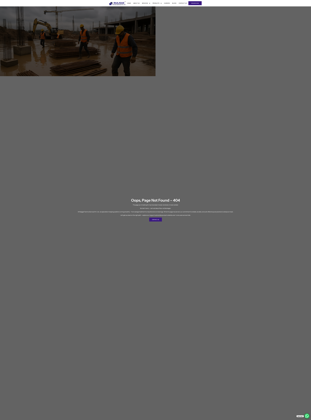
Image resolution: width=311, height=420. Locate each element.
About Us (136, 3)
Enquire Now (195, 3)
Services (145, 3)
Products (156, 3)
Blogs (174, 3)
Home (129, 3)
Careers (167, 3)
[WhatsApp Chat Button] (307, 416)
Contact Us (183, 3)
